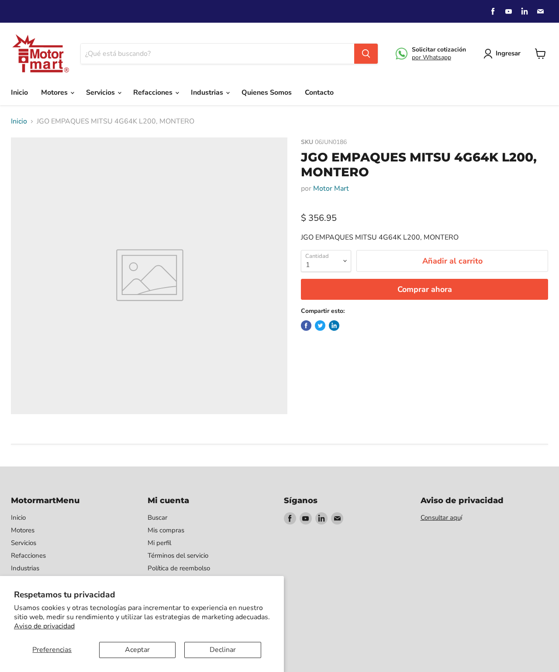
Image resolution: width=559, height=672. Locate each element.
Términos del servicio (178, 555)
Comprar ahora (424, 289)
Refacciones (153, 92)
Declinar (223, 650)
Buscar (157, 517)
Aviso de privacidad (44, 626)
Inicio (19, 92)
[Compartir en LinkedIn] (334, 325)
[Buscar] (366, 54)
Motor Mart (331, 188)
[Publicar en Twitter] (320, 325)
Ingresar (508, 53)
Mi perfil (159, 542)
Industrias (208, 92)
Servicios (101, 92)
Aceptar (137, 650)
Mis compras (166, 530)
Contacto (319, 92)
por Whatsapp (431, 57)
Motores (55, 92)
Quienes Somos (267, 92)
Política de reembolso (179, 568)
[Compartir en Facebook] (306, 325)
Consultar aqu (441, 517)
